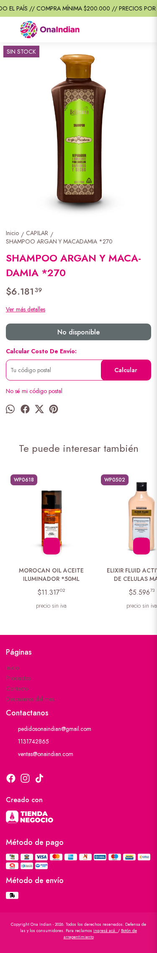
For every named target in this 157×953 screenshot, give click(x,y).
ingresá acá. (105, 930)
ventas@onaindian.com (45, 754)
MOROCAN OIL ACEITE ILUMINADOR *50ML (51, 574)
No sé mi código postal (34, 391)
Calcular (125, 370)
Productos (18, 678)
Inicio (12, 667)
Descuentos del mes (30, 699)
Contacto (17, 688)
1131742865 (33, 741)
